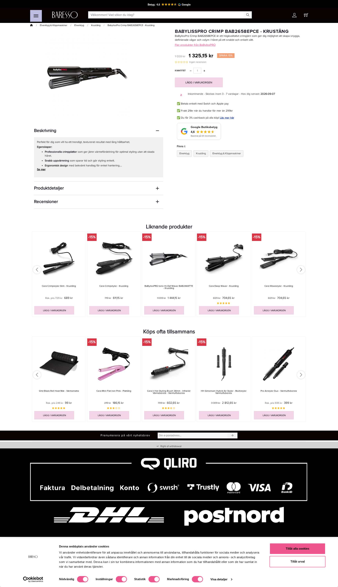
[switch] (121, 579)
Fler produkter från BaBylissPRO (195, 45)
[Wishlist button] (283, 15)
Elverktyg (79, 25)
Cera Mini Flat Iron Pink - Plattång (113, 391)
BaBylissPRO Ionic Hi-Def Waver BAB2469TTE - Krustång (169, 287)
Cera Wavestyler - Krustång (278, 286)
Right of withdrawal (169, 446)
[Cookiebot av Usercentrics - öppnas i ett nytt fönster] (33, 579)
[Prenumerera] (232, 435)
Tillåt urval (297, 561)
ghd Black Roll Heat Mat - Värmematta (59, 391)
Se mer (41, 169)
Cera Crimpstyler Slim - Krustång (59, 286)
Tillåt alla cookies (297, 548)
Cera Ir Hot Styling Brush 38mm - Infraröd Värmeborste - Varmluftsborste (168, 392)
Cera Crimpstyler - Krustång (113, 286)
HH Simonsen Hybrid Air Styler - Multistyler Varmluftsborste (223, 392)
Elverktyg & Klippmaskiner (53, 25)
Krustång (96, 25)
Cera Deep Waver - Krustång (224, 286)
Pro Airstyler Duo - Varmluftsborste (279, 391)
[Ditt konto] (294, 16)
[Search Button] (248, 14)
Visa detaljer (218, 579)
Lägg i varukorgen (198, 82)
